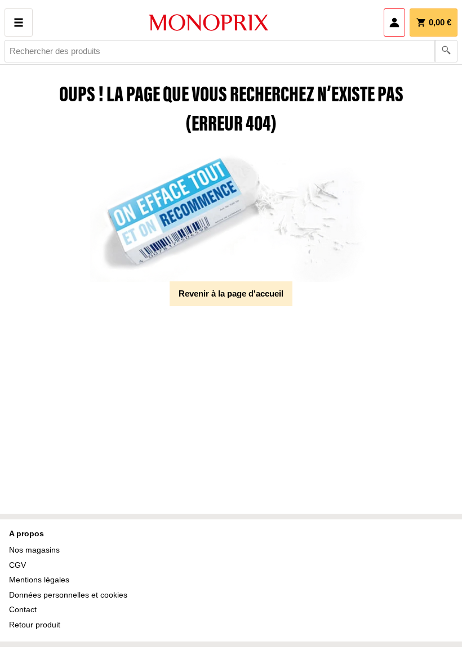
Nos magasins (34, 549)
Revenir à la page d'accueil (231, 293)
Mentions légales (39, 579)
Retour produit (34, 624)
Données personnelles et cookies (68, 594)
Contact (23, 609)
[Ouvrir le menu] (19, 22)
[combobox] (231, 51)
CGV (17, 564)
